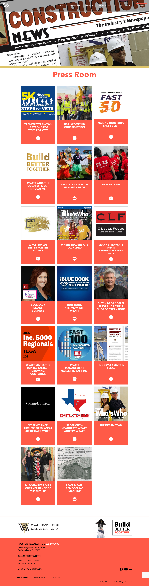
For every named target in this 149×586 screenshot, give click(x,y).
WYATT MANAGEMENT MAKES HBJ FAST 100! (74, 368)
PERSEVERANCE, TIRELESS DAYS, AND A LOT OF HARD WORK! (38, 428)
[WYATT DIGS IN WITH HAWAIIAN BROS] (74, 163)
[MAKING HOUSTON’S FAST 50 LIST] (111, 102)
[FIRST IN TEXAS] (111, 163)
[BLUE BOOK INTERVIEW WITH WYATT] (74, 283)
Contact (56, 577)
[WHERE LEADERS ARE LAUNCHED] (74, 223)
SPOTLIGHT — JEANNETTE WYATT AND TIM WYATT (74, 428)
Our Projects (22, 577)
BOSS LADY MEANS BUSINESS (38, 308)
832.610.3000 (52, 544)
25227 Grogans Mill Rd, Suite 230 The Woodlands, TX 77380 (32, 549)
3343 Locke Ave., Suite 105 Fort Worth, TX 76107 (29, 562)
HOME (62, 5)
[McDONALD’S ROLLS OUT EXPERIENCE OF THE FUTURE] (38, 464)
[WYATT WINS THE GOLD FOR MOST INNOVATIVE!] (38, 162)
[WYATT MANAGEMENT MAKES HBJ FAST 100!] (74, 343)
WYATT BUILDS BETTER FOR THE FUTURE (38, 248)
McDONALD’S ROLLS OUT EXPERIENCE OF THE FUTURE (38, 488)
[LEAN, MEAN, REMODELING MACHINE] (74, 464)
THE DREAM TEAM (111, 425)
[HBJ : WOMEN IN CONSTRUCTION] (74, 103)
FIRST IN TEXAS (111, 185)
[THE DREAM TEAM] (111, 403)
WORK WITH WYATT (107, 5)
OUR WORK (89, 5)
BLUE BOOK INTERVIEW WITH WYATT (74, 308)
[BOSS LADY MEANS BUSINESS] (38, 283)
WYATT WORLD (126, 5)
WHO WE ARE (75, 5)
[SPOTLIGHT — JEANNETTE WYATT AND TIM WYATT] (74, 403)
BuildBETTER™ (40, 577)
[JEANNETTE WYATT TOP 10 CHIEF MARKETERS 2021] (111, 223)
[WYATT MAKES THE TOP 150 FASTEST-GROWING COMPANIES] (38, 343)
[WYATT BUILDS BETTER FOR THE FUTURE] (38, 223)
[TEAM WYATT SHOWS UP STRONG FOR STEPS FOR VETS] (38, 103)
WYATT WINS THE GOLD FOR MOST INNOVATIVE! (38, 186)
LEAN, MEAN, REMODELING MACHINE (74, 488)
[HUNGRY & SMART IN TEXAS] (111, 343)
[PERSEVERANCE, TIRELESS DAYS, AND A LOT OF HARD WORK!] (38, 403)
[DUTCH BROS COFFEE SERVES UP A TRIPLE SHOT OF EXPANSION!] (111, 282)
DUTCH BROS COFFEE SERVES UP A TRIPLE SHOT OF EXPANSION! (111, 306)
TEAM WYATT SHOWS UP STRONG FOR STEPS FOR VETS (38, 127)
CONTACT (141, 6)
